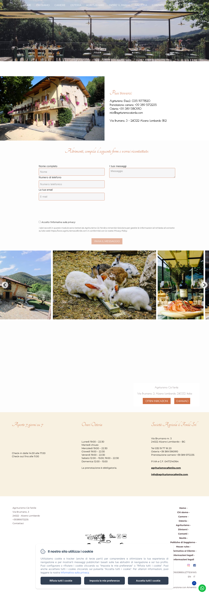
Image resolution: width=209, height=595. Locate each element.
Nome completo (48, 166)
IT (194, 576)
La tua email (46, 189)
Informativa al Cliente (183, 551)
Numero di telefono (50, 177)
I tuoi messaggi (117, 166)
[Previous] (5, 285)
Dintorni (182, 529)
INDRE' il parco (119, 5)
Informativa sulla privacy (75, 572)
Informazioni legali (182, 555)
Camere (59, 5)
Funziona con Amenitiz (184, 587)
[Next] (204, 285)
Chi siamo (43, 5)
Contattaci (18, 523)
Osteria (75, 5)
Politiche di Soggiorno (182, 542)
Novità (173, 5)
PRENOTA (197, 5)
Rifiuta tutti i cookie (61, 580)
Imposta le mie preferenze (105, 580)
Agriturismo (95, 5)
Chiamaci (182, 401)
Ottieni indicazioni (157, 401)
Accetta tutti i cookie (148, 580)
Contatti (158, 5)
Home (27, 5)
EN (189, 576)
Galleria (141, 5)
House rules (182, 546)
